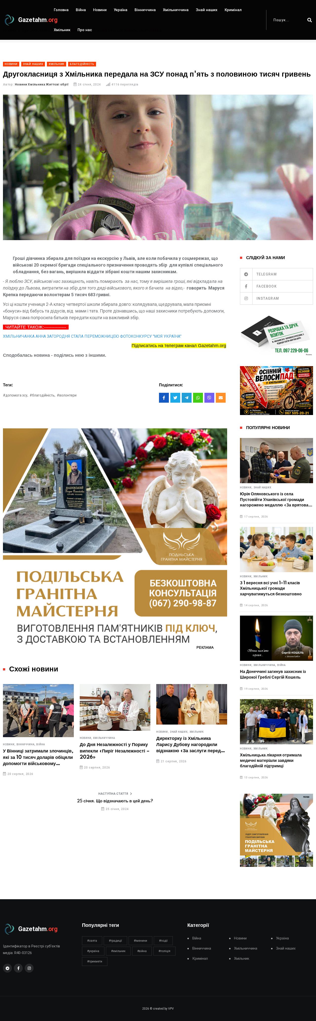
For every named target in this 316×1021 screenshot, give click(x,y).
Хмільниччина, (265, 665)
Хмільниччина (176, 10)
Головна (61, 10)
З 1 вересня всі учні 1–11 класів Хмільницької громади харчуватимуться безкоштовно (271, 588)
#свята (92, 940)
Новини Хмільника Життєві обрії (42, 84)
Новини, (9, 744)
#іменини (140, 940)
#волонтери (67, 395)
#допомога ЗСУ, (15, 395)
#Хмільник (118, 951)
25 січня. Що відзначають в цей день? (115, 801)
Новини (100, 10)
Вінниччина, (26, 744)
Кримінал (233, 10)
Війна (81, 10)
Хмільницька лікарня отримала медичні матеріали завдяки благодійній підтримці (271, 761)
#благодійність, (42, 395)
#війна (142, 951)
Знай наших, (179, 732)
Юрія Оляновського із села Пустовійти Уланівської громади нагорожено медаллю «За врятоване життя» (276, 500)
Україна (120, 10)
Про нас (85, 30)
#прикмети (94, 961)
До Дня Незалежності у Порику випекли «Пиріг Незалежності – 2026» (115, 751)
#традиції (115, 940)
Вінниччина (145, 10)
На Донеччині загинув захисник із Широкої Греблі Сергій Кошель (273, 674)
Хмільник (62, 30)
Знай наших (206, 10)
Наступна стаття (113, 793)
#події (163, 940)
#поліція (164, 951)
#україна (93, 951)
